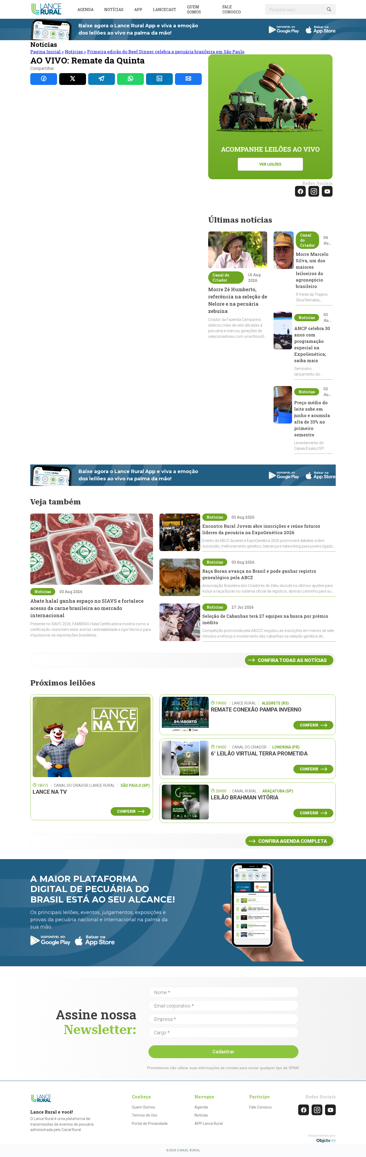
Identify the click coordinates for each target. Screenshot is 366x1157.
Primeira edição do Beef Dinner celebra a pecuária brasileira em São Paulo (165, 51)
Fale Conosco (260, 1107)
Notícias (114, 9)
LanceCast (164, 9)
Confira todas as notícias (292, 660)
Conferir (126, 811)
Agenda (85, 9)
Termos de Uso (144, 1115)
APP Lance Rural (209, 1123)
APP (138, 9)
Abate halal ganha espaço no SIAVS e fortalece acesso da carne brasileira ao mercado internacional (87, 608)
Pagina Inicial (47, 51)
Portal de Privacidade (150, 1123)
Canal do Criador (220, 277)
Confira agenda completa (292, 841)
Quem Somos (143, 1107)
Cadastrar (223, 1051)
